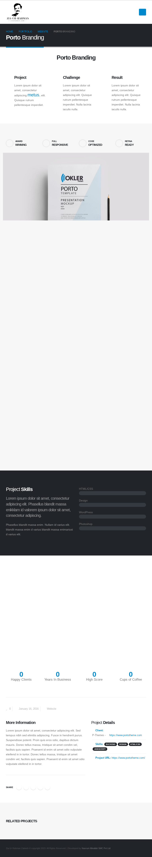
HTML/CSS (135, 744)
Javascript (100, 749)
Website (51, 708)
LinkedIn (33, 787)
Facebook (19, 787)
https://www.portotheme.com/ (128, 758)
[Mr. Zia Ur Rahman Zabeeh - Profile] (18, 12)
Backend (110, 744)
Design (122, 744)
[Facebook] (120, 12)
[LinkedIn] (133, 12)
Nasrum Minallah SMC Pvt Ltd (96, 848)
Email (47, 787)
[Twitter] (126, 12)
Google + (40, 787)
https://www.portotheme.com (125, 735)
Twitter (26, 787)
